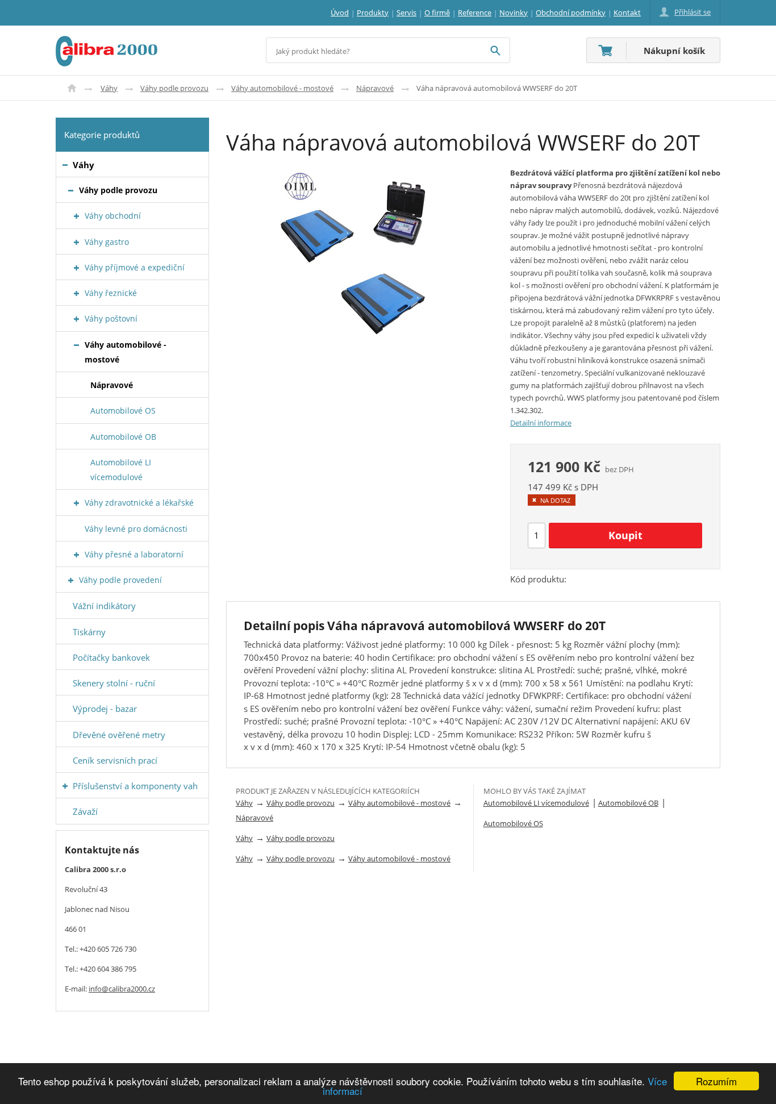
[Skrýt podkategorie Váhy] (65, 165)
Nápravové (375, 88)
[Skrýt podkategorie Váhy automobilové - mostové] (76, 345)
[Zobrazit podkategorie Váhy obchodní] (76, 216)
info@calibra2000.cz (122, 989)
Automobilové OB (628, 803)
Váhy (109, 88)
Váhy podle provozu (174, 88)
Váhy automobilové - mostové (282, 88)
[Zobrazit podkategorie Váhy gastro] (76, 242)
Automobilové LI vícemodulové (536, 803)
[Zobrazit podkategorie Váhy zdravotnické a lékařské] (76, 503)
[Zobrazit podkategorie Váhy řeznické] (76, 293)
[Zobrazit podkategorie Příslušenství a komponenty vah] (65, 786)
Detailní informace (540, 423)
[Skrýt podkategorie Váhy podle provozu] (70, 190)
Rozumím (716, 1081)
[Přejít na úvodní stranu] (106, 42)
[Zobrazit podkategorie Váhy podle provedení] (70, 580)
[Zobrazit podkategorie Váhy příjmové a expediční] (76, 267)
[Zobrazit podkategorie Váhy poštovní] (76, 319)
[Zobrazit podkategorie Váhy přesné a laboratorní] (76, 554)
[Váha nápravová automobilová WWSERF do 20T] (360, 253)
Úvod (72, 88)
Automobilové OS (513, 823)
